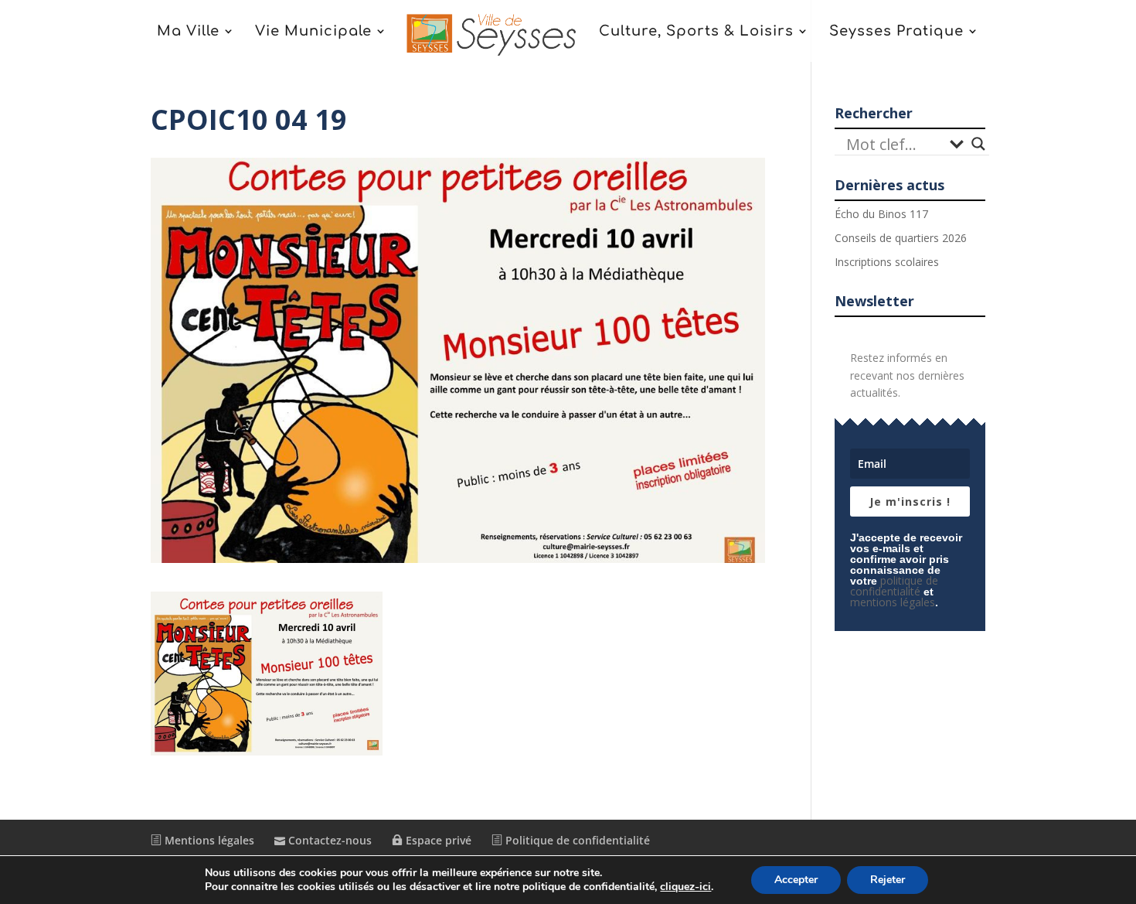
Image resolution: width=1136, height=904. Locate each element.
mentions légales (892, 602)
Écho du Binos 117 (881, 213)
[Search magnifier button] (978, 144)
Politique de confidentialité (576, 840)
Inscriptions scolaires (887, 261)
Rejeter (887, 879)
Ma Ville (188, 32)
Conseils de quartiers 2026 (901, 237)
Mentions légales (208, 840)
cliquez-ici (685, 887)
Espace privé (437, 840)
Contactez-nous (328, 840)
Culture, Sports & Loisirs (696, 32)
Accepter (796, 879)
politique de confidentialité (894, 586)
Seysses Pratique (896, 32)
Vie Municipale (313, 32)
